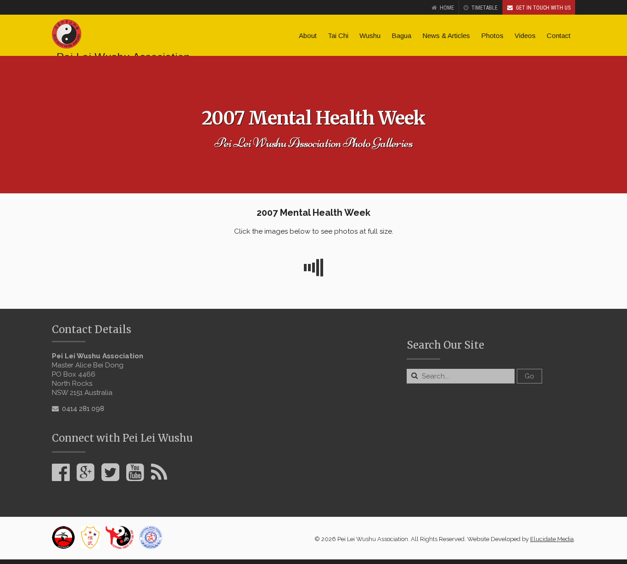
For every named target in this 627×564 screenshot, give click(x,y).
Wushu (370, 35)
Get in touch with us (543, 8)
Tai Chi (338, 35)
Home (447, 8)
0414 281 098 (83, 409)
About (308, 35)
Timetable (484, 8)
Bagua (401, 35)
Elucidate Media (552, 539)
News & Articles (446, 35)
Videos (525, 35)
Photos (492, 35)
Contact (559, 35)
